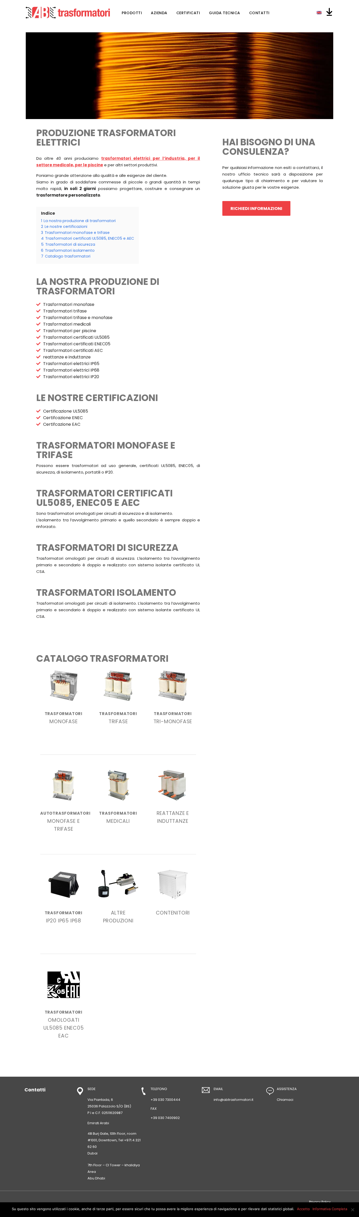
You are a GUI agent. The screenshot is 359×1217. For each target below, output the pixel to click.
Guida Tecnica (224, 13)
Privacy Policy (320, 1202)
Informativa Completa (329, 1209)
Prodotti (132, 13)
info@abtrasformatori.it (233, 1099)
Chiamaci (285, 1099)
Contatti (259, 13)
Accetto (303, 1209)
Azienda (159, 13)
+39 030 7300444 (165, 1099)
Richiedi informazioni (256, 209)
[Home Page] (68, 12)
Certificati (188, 13)
